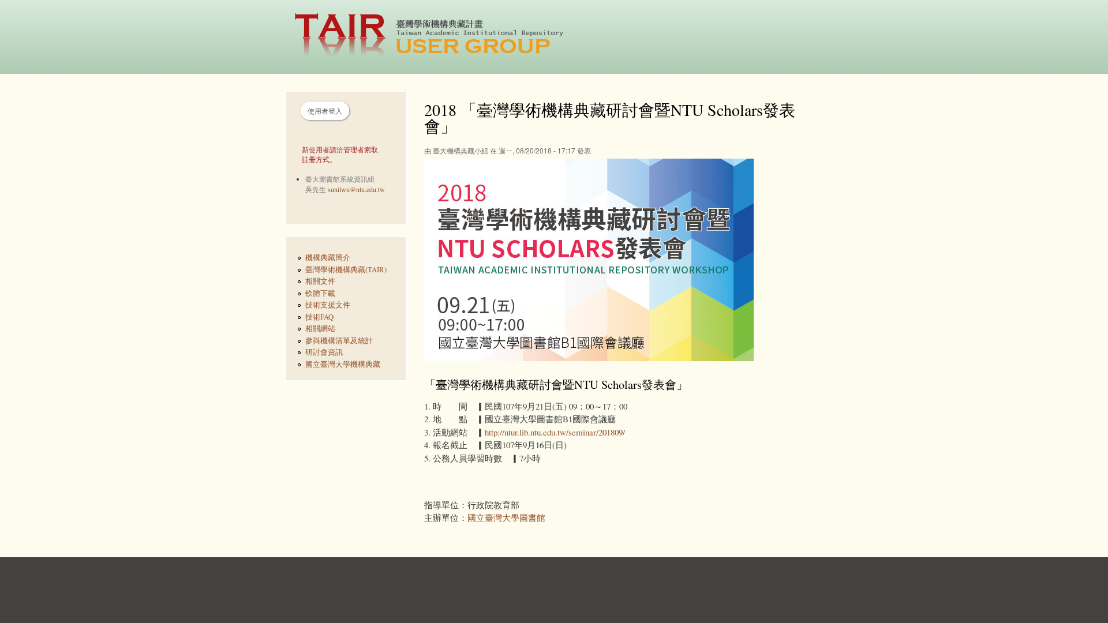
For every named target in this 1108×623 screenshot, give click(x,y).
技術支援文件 (327, 305)
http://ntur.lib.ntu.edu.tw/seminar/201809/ (555, 432)
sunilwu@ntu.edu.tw (356, 189)
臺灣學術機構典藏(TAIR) (346, 270)
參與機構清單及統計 (339, 341)
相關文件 (320, 281)
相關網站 (320, 328)
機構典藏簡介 (327, 257)
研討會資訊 (324, 352)
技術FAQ (319, 317)
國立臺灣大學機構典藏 (342, 364)
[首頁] (435, 37)
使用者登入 (325, 110)
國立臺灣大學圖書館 (506, 517)
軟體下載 (320, 293)
